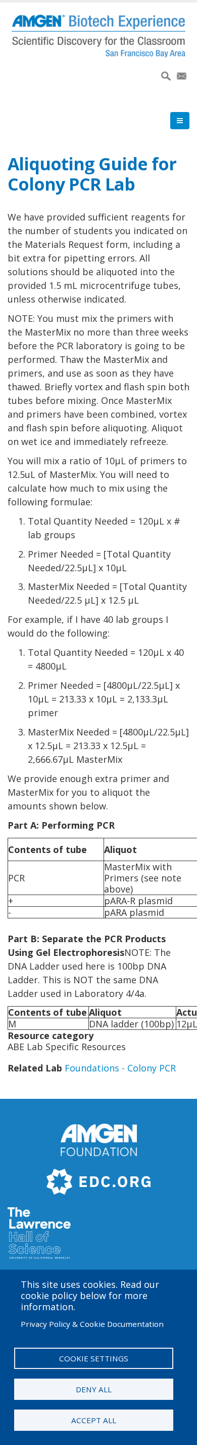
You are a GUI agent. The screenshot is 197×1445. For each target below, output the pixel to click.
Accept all (93, 1420)
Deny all (94, 1389)
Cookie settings (93, 1358)
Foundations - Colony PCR (120, 1068)
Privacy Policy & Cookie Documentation (92, 1324)
